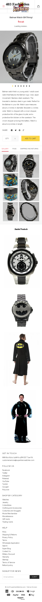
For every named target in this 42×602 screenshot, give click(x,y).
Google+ (5, 487)
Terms (4, 540)
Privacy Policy (7, 537)
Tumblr (5, 484)
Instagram (6, 476)
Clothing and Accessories (12, 508)
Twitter (4, 473)
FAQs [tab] (14, 149)
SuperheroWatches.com (17, 587)
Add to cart (30, 138)
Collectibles (6, 505)
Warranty (5, 557)
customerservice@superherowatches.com (18, 460)
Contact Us (6, 551)
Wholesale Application (10, 543)
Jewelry (5, 502)
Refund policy (7, 565)
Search (4, 546)
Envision (34, 587)
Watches (5, 500)
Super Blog (6, 548)
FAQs (4, 532)
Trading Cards (7, 522)
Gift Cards (6, 519)
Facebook (6, 470)
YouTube (5, 481)
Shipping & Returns (9, 535)
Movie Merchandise (9, 513)
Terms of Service (8, 562)
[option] (21, 57)
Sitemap (5, 560)
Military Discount (8, 554)
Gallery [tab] (5, 149)
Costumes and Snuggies (11, 511)
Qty (7, 138)
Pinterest (5, 478)
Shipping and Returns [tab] (29, 149)
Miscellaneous (7, 516)
